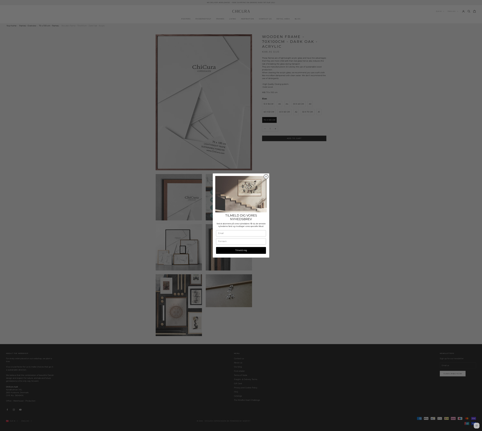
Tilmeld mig (241, 250)
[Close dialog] (266, 176)
